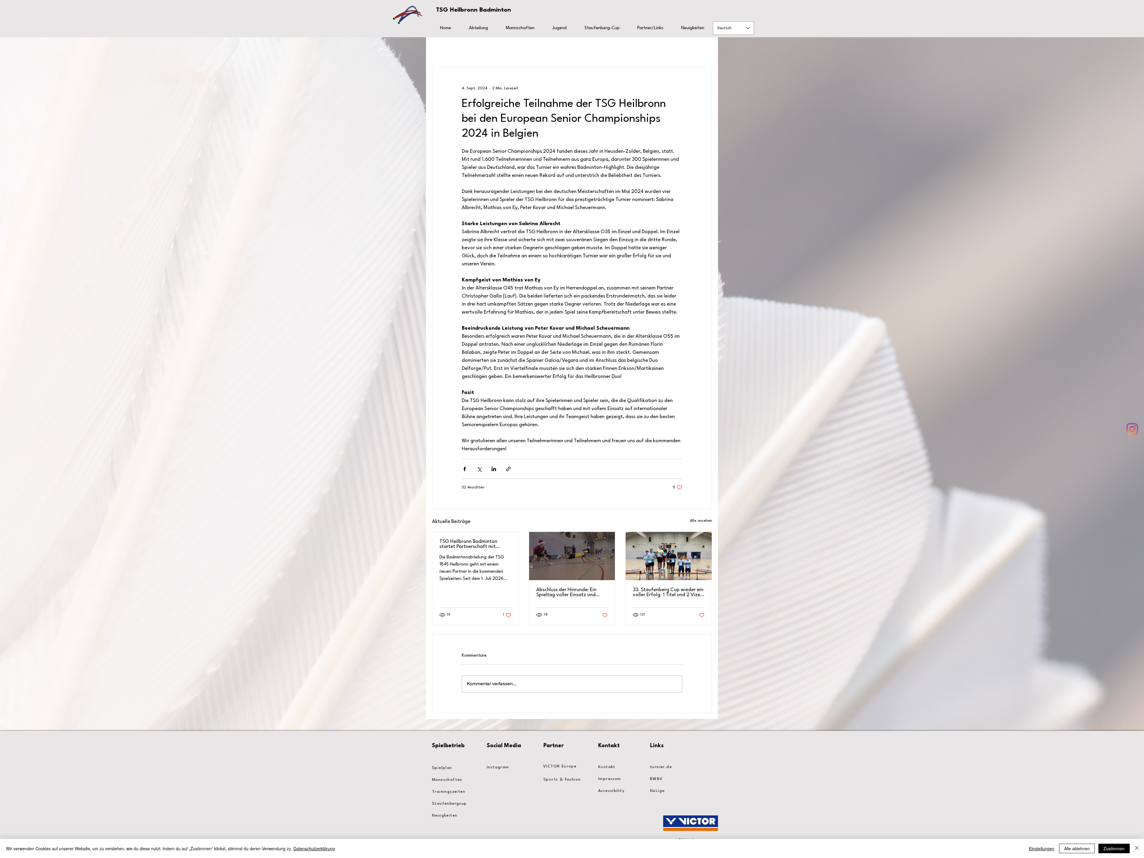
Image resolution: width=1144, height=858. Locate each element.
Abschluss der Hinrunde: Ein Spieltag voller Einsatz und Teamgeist (566, 592)
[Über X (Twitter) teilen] (479, 469)
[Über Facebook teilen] (464, 469)
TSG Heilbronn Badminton (473, 10)
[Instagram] (1132, 429)
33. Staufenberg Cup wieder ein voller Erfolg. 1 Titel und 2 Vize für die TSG (668, 592)
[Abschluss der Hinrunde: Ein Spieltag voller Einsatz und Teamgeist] (572, 556)
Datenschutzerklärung (314, 848)
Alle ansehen (701, 521)
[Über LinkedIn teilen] (494, 469)
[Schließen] (1136, 848)
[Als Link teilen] (508, 469)
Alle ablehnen (1077, 848)
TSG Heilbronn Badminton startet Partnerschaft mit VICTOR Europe (468, 544)
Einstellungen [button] (1041, 848)
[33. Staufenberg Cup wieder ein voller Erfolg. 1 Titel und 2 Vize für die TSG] (669, 556)
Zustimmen (1114, 848)
